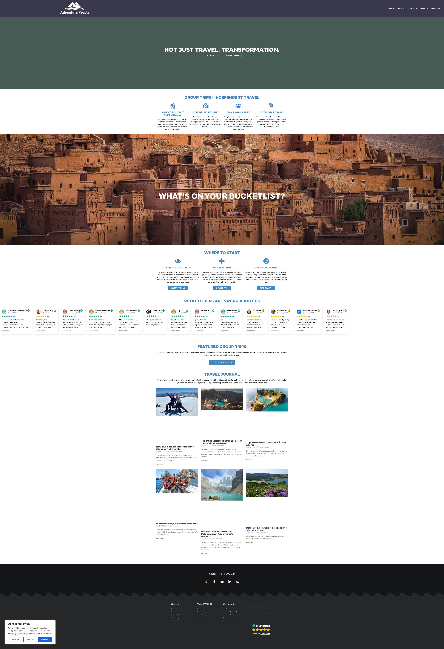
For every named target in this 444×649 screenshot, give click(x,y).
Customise (15, 639)
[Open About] (404, 8)
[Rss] (237, 581)
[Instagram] (206, 581)
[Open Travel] (393, 8)
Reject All (30, 639)
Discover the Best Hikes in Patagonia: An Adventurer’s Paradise (217, 534)
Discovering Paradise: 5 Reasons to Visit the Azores (266, 529)
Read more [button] (29, 331)
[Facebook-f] (214, 581)
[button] (441, 321)
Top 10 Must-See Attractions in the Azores (266, 443)
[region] (30, 632)
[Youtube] (222, 581)
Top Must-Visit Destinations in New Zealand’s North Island (221, 442)
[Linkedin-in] (229, 581)
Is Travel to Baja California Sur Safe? (177, 523)
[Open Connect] (417, 8)
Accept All (45, 639)
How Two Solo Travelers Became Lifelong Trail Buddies (175, 448)
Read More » (160, 464)
